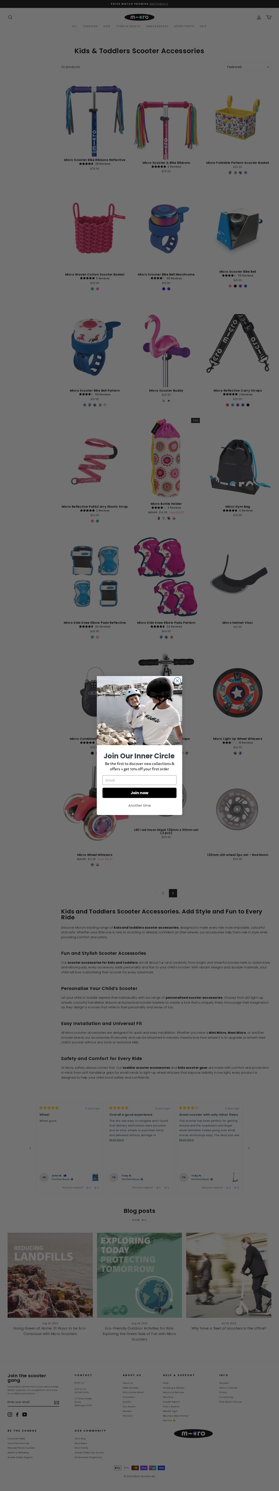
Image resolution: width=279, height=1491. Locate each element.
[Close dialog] (177, 681)
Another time (139, 805)
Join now (139, 792)
